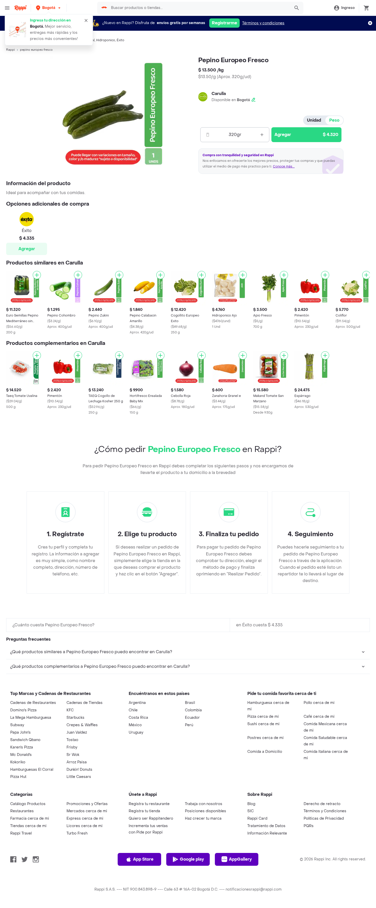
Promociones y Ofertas (87, 803)
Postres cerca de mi (265, 737)
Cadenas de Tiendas (85, 702)
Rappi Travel (21, 833)
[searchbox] (199, 8)
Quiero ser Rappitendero (151, 818)
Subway (17, 725)
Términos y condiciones (263, 23)
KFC (70, 710)
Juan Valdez (77, 732)
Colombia (193, 710)
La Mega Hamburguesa (30, 717)
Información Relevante (267, 833)
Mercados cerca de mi (87, 811)
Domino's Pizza (23, 710)
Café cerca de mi (319, 716)
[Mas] (262, 135)
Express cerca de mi (85, 818)
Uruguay (136, 732)
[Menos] (208, 135)
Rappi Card (257, 818)
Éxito (120, 40)
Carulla (219, 93)
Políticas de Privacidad (324, 818)
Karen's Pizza (21, 747)
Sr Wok (73, 754)
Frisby (72, 747)
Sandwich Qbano (25, 739)
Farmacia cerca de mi (29, 818)
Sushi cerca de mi (263, 724)
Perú (189, 725)
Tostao (72, 739)
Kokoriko (17, 762)
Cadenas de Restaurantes (33, 702)
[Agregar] (37, 275)
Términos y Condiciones (325, 811)
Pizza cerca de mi (263, 716)
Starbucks (75, 717)
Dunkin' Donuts (79, 769)
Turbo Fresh (77, 833)
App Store (143, 859)
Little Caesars (79, 776)
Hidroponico (105, 40)
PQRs (309, 825)
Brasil (190, 702)
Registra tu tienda (144, 811)
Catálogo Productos (28, 803)
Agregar (26, 248)
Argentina (137, 702)
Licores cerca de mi (85, 825)
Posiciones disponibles (205, 811)
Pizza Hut (18, 776)
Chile (133, 710)
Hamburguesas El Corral (31, 769)
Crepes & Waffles (82, 725)
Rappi (10, 50)
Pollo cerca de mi (319, 702)
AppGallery (240, 859)
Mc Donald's (21, 754)
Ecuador (192, 717)
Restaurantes (22, 811)
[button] (48, 8)
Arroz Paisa (77, 762)
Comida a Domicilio (264, 751)
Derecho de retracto (322, 803)
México (135, 725)
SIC (250, 811)
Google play (192, 859)
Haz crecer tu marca (203, 818)
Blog (251, 803)
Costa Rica (138, 717)
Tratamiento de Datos (266, 825)
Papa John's (20, 732)
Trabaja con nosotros (203, 803)
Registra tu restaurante (149, 803)
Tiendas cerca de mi (28, 825)
